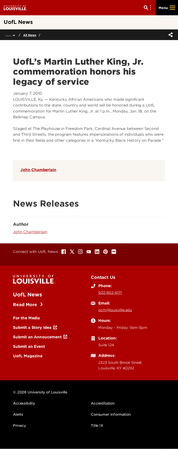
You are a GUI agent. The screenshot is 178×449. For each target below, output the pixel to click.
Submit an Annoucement (37, 337)
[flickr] (113, 251)
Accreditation (103, 403)
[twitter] (72, 251)
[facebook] (63, 251)
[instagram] (80, 251)
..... (9, 34)
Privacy (19, 426)
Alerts (18, 414)
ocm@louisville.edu (115, 310)
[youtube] (88, 251)
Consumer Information (111, 414)
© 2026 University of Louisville (40, 392)
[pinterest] (105, 251)
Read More (25, 304)
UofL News (27, 295)
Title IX (97, 426)
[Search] (148, 7)
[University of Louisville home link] (15, 7)
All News (29, 35)
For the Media (26, 318)
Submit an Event (29, 346)
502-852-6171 (110, 293)
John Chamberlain (38, 169)
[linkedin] (97, 251)
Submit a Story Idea (32, 327)
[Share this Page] (169, 34)
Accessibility (24, 403)
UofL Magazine (27, 356)
